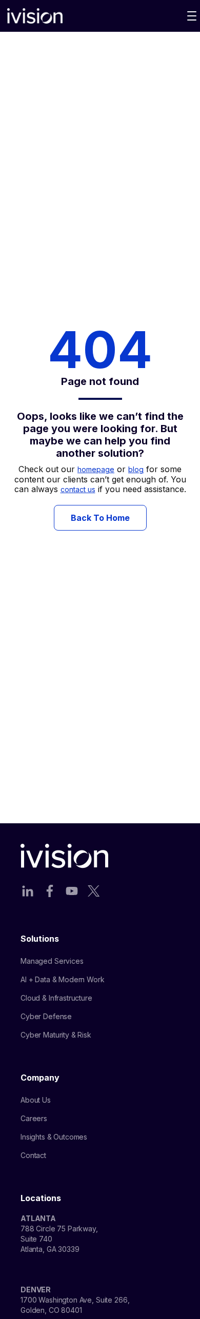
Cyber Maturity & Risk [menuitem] (56, 1034)
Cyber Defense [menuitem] (46, 1016)
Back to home (100, 518)
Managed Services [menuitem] (52, 961)
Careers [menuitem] (34, 1118)
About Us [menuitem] (36, 1099)
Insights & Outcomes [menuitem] (54, 1136)
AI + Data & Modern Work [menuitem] (63, 979)
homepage (95, 469)
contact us (78, 489)
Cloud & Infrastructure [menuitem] (56, 997)
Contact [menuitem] (33, 1155)
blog (136, 469)
